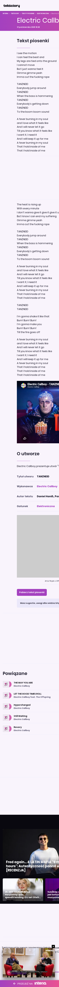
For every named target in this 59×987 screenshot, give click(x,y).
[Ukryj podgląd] (53, 946)
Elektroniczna (43, 13)
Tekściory (15, 13)
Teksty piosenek (28, 13)
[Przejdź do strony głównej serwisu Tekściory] (11, 5)
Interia (5, 13)
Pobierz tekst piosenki (31, 592)
